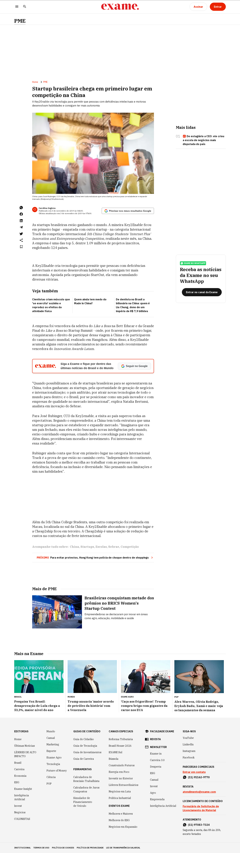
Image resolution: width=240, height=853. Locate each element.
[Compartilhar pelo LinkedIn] (21, 221)
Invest (18, 805)
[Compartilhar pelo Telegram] (21, 227)
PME (20, 20)
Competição (130, 547)
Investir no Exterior (121, 778)
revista (155, 739)
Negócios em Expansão (123, 826)
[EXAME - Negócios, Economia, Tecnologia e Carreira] (120, 7)
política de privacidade (90, 847)
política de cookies (63, 847)
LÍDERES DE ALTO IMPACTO (25, 754)
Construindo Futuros (122, 765)
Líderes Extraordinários (123, 785)
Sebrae (113, 547)
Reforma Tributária (121, 739)
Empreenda (157, 799)
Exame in (156, 753)
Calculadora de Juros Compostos (86, 789)
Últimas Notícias (24, 745)
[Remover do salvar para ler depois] (21, 247)
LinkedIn (188, 744)
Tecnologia (53, 764)
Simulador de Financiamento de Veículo (82, 801)
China (74, 547)
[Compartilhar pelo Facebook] (21, 214)
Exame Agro (54, 757)
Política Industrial (120, 798)
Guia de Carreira (83, 758)
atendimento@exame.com (199, 791)
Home (35, 82)
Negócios (19, 812)
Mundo (51, 731)
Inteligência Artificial (21, 797)
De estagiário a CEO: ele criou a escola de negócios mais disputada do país (203, 140)
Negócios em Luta (120, 791)
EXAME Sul (115, 752)
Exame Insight (23, 788)
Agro (153, 792)
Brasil (17, 762)
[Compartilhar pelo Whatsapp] (21, 208)
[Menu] (16, 7)
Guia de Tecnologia (85, 745)
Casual (51, 737)
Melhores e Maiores (121, 813)
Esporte (51, 751)
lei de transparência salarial (123, 847)
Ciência (51, 777)
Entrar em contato (194, 772)
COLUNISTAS (22, 819)
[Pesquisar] (24, 7)
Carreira (19, 769)
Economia (20, 775)
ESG (16, 782)
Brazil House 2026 (120, 745)
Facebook (188, 757)
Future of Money (57, 770)
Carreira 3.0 (157, 760)
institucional (22, 847)
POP (49, 783)
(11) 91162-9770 (199, 777)
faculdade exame (162, 731)
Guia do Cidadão (83, 739)
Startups (87, 547)
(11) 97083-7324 (199, 824)
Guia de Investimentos (87, 752)
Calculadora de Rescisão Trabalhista (86, 779)
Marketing (53, 744)
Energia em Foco (119, 771)
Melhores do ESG (119, 820)
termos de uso (41, 847)
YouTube (188, 737)
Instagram (189, 751)
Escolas (101, 547)
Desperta (155, 766)
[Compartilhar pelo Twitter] (21, 234)
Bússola (113, 758)
